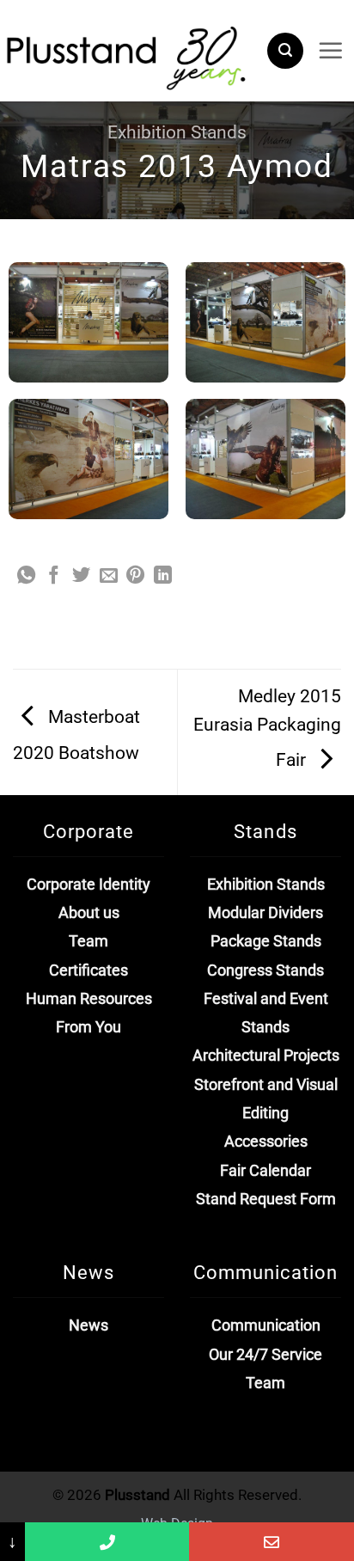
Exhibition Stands (177, 132)
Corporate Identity (88, 884)
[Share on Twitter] (81, 576)
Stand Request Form (266, 1199)
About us (88, 912)
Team (88, 941)
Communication (265, 1325)
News (88, 1325)
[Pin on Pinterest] (135, 576)
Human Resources (89, 998)
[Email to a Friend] (109, 576)
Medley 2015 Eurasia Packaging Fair (267, 728)
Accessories (266, 1141)
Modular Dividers (265, 912)
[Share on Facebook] (54, 576)
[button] (285, 51)
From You (88, 1027)
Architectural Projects (265, 1055)
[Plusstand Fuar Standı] (127, 55)
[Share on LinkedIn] (163, 576)
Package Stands (266, 941)
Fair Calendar (265, 1170)
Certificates (88, 970)
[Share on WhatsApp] (26, 576)
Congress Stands (265, 970)
